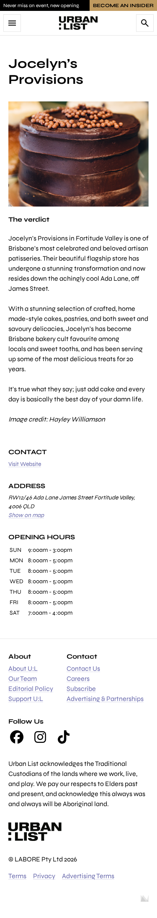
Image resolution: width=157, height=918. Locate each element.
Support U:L (25, 699)
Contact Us (83, 668)
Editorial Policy (30, 689)
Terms (17, 876)
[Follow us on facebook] (16, 737)
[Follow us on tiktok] (63, 737)
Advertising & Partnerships (105, 699)
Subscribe (81, 689)
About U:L (23, 668)
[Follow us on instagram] (40, 737)
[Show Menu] (12, 23)
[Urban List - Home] (78, 23)
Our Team (22, 679)
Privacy (44, 876)
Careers (78, 679)
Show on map (26, 515)
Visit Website (24, 464)
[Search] (145, 23)
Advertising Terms (88, 876)
